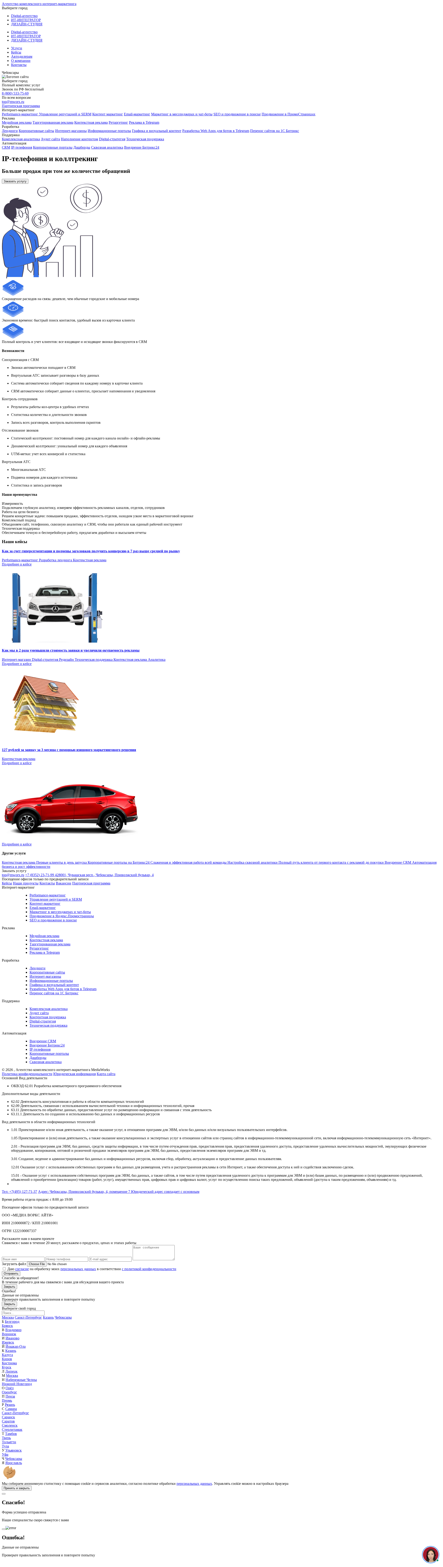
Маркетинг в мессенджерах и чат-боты (182, 114)
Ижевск (8, 1342)
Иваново (12, 1338)
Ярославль (13, 1463)
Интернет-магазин (17, 660)
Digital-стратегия (112, 139)
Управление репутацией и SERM (65, 114)
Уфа (5, 1454)
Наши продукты (26, 883)
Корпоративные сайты (36, 131)
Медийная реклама (17, 122)
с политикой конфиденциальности (149, 1269)
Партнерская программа (21, 106)
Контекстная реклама (91, 122)
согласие (22, 1269)
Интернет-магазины (71, 131)
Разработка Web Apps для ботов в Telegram (215, 131)
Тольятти (9, 1442)
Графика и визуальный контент (156, 131)
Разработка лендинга (56, 560)
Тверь (6, 1438)
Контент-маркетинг (45, 903)
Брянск (7, 1326)
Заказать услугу (15, 181)
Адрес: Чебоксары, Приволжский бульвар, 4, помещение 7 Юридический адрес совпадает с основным (118, 1192)
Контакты (19, 65)
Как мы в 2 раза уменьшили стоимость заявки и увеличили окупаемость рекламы (71, 650)
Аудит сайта (50, 139)
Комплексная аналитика (21, 139)
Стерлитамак (12, 1430)
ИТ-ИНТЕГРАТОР (26, 20)
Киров (7, 1359)
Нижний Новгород (17, 1384)
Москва (8, 1317)
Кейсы (16, 52)
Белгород (12, 1321)
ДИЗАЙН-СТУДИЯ (26, 24)
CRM (6, 147)
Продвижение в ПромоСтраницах (288, 114)
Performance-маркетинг (20, 114)
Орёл (10, 1388)
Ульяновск (13, 1450)
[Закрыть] (4, 1494)
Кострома (9, 1363)
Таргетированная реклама (53, 122)
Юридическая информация (74, 1074)
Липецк (11, 1371)
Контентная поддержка (48, 1017)
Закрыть (9, 1286)
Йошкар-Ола (16, 1346)
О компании (20, 61)
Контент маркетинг (107, 114)
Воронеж (9, 1334)
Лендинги (10, 131)
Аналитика (156, 660)
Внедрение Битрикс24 (141, 147)
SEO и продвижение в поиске (237, 114)
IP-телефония (21, 147)
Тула (5, 1446)
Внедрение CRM (43, 1041)
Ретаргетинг (118, 122)
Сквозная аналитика (107, 147)
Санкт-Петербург (28, 1317)
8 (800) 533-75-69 (15, 93)
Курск (6, 1367)
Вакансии (63, 883)
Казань (48, 1317)
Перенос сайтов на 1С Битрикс (274, 131)
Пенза (10, 1396)
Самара (11, 1409)
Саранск (8, 1417)
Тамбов (11, 1434)
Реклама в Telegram (144, 122)
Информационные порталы (109, 131)
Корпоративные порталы (52, 147)
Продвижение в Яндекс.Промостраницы (62, 916)
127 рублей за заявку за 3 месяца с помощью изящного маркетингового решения (69, 750)
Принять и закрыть (17, 1488)
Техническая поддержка (145, 139)
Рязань (10, 1405)
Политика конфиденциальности (27, 1074)
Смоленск (10, 1425)
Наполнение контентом (79, 139)
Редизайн (67, 660)
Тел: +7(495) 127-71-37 (19, 1192)
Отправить (11, 1273)
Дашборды (81, 147)
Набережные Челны (21, 1380)
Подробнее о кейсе (17, 564)
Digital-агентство (24, 16)
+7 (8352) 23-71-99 (40, 875)
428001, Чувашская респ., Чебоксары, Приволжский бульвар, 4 (104, 875)
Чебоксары (63, 1317)
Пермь (7, 1400)
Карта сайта (106, 1074)
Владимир (13, 1330)
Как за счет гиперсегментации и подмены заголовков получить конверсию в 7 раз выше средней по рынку (91, 551)
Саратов (8, 1421)
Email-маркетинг (137, 114)
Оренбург (9, 1392)
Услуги (16, 48)
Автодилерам (21, 56)
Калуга (7, 1355)
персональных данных (78, 1269)
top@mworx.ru (13, 102)
